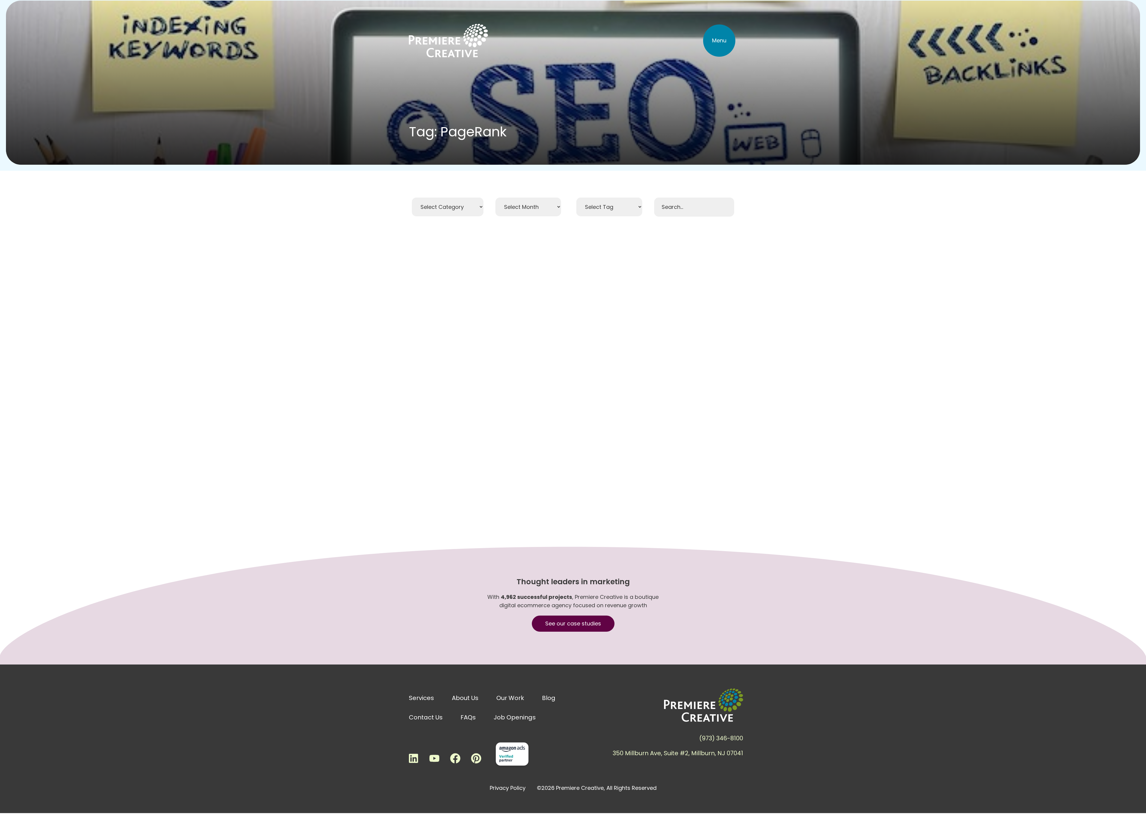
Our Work (510, 698)
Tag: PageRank (458, 131)
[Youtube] (434, 758)
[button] (719, 40)
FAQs (468, 717)
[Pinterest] (476, 758)
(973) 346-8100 (721, 738)
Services (421, 698)
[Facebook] (455, 758)
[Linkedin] (413, 758)
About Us (465, 698)
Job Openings (515, 717)
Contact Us (426, 717)
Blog (548, 698)
